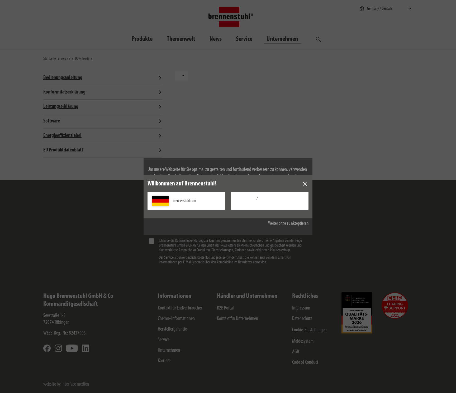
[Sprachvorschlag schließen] (304, 184)
